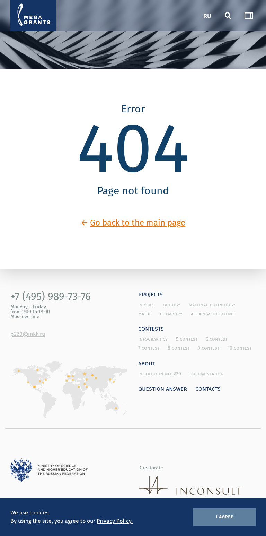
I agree (224, 516)
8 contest (178, 347)
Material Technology (212, 304)
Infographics (153, 338)
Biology (171, 304)
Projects (150, 294)
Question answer (162, 388)
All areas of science (213, 313)
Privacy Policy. (115, 521)
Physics (146, 304)
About (146, 363)
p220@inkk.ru (27, 334)
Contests (151, 328)
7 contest (148, 347)
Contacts (208, 388)
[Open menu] (249, 16)
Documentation (206, 373)
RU (207, 15)
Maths (145, 313)
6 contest (216, 338)
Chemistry (171, 313)
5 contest (186, 338)
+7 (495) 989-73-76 (50, 296)
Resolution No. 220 (159, 373)
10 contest (239, 347)
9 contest (208, 347)
